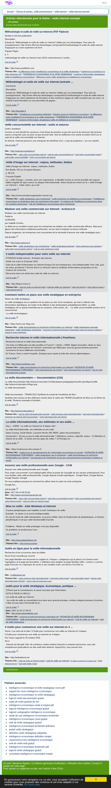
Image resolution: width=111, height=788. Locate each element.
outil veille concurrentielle (16, 157)
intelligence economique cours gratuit (28, 719)
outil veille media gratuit (59, 578)
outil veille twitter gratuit (80, 578)
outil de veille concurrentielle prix (61, 155)
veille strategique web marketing (88, 246)
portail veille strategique (21, 729)
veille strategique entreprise (28, 330)
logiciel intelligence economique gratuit (29, 708)
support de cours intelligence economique (30, 691)
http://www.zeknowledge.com (24, 613)
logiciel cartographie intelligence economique (32, 712)
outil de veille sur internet (58, 287)
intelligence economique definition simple (30, 736)
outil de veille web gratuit (21, 743)
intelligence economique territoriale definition (32, 726)
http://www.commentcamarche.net (26, 495)
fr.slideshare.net (18, 575)
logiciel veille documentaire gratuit (26, 698)
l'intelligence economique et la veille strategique (47, 74)
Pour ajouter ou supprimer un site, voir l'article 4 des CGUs (33, 768)
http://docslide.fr (18, 111)
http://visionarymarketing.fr (23, 151)
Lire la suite (10, 62)
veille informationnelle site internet (48, 370)
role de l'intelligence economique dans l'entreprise (52, 204)
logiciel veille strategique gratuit (25, 750)
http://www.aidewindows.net (24, 540)
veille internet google (95, 287)
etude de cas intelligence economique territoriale (34, 715)
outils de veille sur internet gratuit (32, 287)
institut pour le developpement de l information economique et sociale (51, 452)
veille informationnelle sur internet (77, 370)
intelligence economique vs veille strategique (32, 695)
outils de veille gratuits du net (24, 701)
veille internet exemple (28, 544)
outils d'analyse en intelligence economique (72, 199)
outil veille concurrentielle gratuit (88, 155)
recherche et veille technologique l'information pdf (39, 617)
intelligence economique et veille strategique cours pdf (37, 688)
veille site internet (78, 287)
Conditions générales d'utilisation (49, 763)
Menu (104, 3)
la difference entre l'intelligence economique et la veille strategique (49, 71)
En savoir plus (32, 784)
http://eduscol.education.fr (22, 411)
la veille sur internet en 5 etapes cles (83, 661)
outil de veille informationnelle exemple (34, 414)
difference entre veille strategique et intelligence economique (64, 77)
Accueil (7, 763)
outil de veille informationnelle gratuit (39, 581)
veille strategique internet (62, 246)
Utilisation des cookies (78, 763)
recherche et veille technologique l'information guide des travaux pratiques (72, 330)
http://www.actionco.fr (20, 243)
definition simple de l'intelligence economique (71, 114)
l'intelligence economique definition (35, 114)
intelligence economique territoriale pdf (29, 747)
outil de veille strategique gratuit (46, 249)
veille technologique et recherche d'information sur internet (45, 327)
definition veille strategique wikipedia (28, 733)
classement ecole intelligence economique (31, 740)
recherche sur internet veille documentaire (21, 417)
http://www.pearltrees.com (23, 364)
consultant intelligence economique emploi (31, 754)
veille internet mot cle (14, 290)
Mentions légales (21, 763)
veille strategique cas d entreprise (35, 199)
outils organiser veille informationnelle (66, 414)
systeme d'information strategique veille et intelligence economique (49, 120)
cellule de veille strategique (15, 333)
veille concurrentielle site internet (43, 157)
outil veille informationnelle (93, 414)
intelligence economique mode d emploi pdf (31, 705)
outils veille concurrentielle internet (32, 155)
